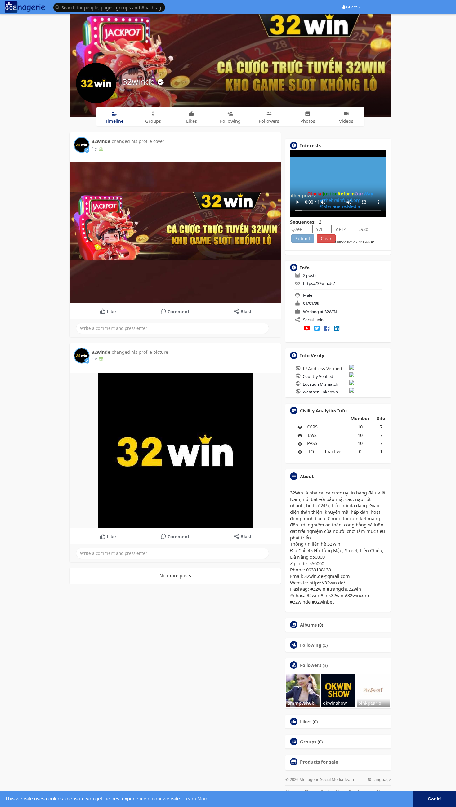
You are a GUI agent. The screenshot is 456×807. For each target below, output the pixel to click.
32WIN (330, 311)
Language (381, 780)
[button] (110, 7)
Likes (305, 721)
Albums (308, 624)
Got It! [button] (434, 798)
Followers (310, 665)
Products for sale (319, 761)
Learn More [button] (195, 798)
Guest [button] (351, 7)
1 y (94, 148)
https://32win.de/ (319, 283)
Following (310, 644)
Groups (308, 741)
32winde (140, 81)
